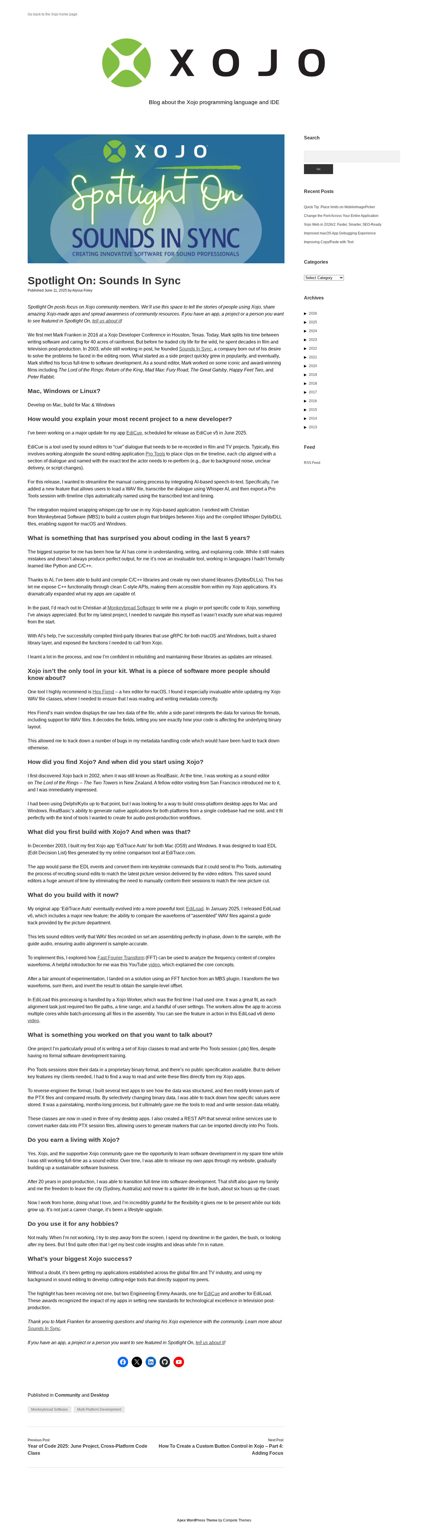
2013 (313, 427)
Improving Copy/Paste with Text (328, 242)
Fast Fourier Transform (121, 957)
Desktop (100, 1395)
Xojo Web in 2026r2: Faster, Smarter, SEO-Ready (342, 224)
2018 (313, 383)
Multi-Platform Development (99, 1409)
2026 (313, 313)
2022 (313, 348)
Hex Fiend (103, 691)
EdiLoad (195, 908)
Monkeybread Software (131, 607)
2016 (313, 401)
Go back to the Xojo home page (52, 14)
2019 (313, 375)
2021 (313, 357)
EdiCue (134, 432)
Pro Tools (155, 453)
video (154, 964)
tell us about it (106, 320)
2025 (313, 322)
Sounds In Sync (195, 348)
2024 (313, 331)
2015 (313, 410)
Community (67, 1395)
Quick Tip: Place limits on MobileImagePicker (339, 207)
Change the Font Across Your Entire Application (341, 216)
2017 (313, 392)
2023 (313, 340)
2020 (313, 366)
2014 (313, 418)
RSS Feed (312, 463)
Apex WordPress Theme (197, 1520)
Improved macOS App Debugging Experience (340, 233)
